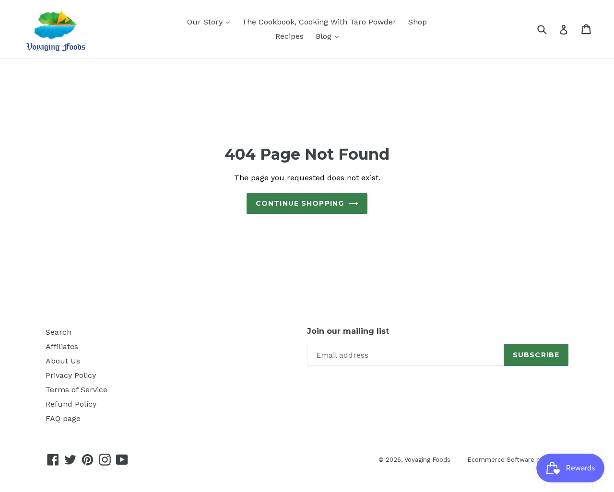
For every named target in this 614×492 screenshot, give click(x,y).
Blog (325, 36)
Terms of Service (76, 389)
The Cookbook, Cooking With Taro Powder (319, 21)
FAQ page (63, 418)
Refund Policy (71, 404)
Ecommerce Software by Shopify (517, 459)
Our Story (206, 21)
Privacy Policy (71, 375)
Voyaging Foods (427, 459)
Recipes (289, 36)
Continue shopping (300, 203)
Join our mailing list (348, 331)
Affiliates (62, 346)
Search (58, 332)
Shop (417, 21)
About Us (63, 360)
